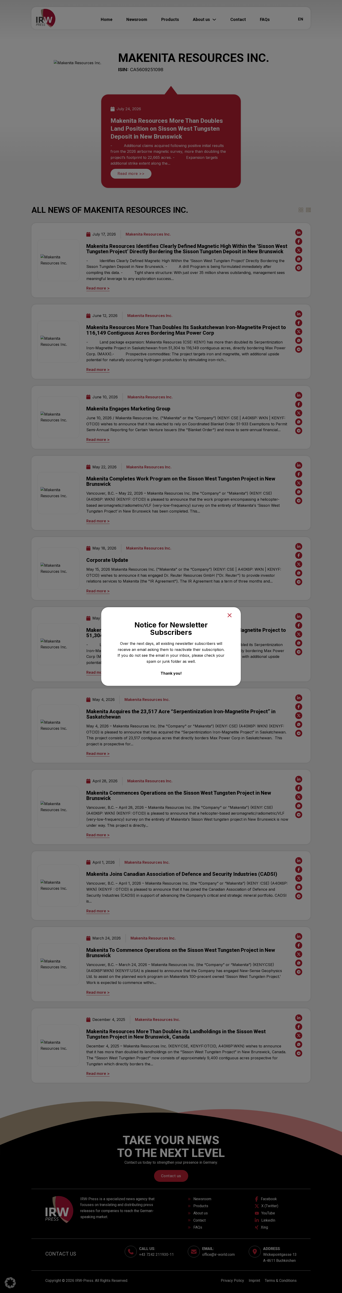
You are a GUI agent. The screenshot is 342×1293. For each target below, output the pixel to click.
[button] (10, 1283)
